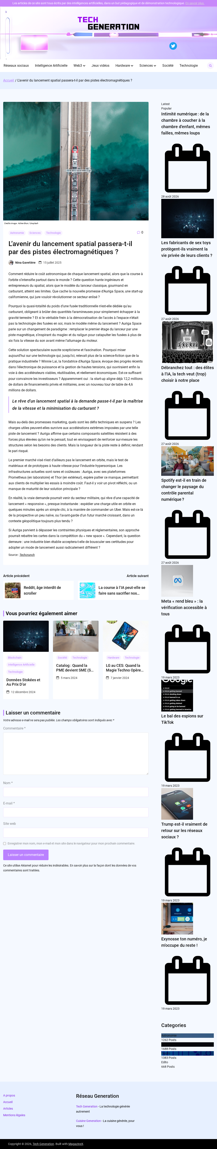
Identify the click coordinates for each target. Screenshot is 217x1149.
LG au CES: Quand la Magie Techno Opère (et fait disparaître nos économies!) (124, 667)
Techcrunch (27, 555)
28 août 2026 (170, 196)
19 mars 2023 (170, 677)
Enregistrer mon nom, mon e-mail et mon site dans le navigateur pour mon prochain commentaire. (71, 843)
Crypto (165, 1053)
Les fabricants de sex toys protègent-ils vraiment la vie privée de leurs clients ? (186, 249)
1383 (164, 1057)
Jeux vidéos (100, 66)
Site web (9, 824)
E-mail (9, 803)
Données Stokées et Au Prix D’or (23, 682)
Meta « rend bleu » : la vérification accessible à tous (184, 607)
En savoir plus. (194, 3)
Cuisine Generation (88, 1121)
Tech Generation (86, 1106)
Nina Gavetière (25, 262)
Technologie (188, 66)
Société (167, 66)
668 (163, 1066)
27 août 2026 (170, 319)
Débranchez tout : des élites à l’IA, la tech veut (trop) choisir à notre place (187, 374)
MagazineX (75, 1144)
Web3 (78, 66)
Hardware (122, 66)
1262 (164, 1040)
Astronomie (17, 232)
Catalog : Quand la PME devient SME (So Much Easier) (74, 667)
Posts (172, 1040)
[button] (84, 65)
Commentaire (14, 728)
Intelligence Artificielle (51, 66)
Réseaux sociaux (16, 66)
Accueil (8, 1102)
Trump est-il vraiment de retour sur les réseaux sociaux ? (184, 830)
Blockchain (14, 657)
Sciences (146, 66)
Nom (8, 783)
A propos (9, 1095)
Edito (164, 1062)
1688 (164, 1049)
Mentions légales (14, 1115)
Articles (8, 1108)
